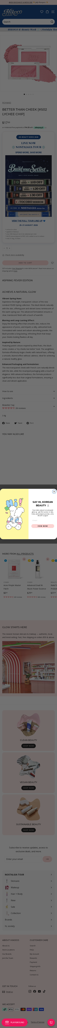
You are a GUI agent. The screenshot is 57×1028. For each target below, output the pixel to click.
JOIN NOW (43, 526)
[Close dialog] (54, 492)
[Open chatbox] (51, 1022)
